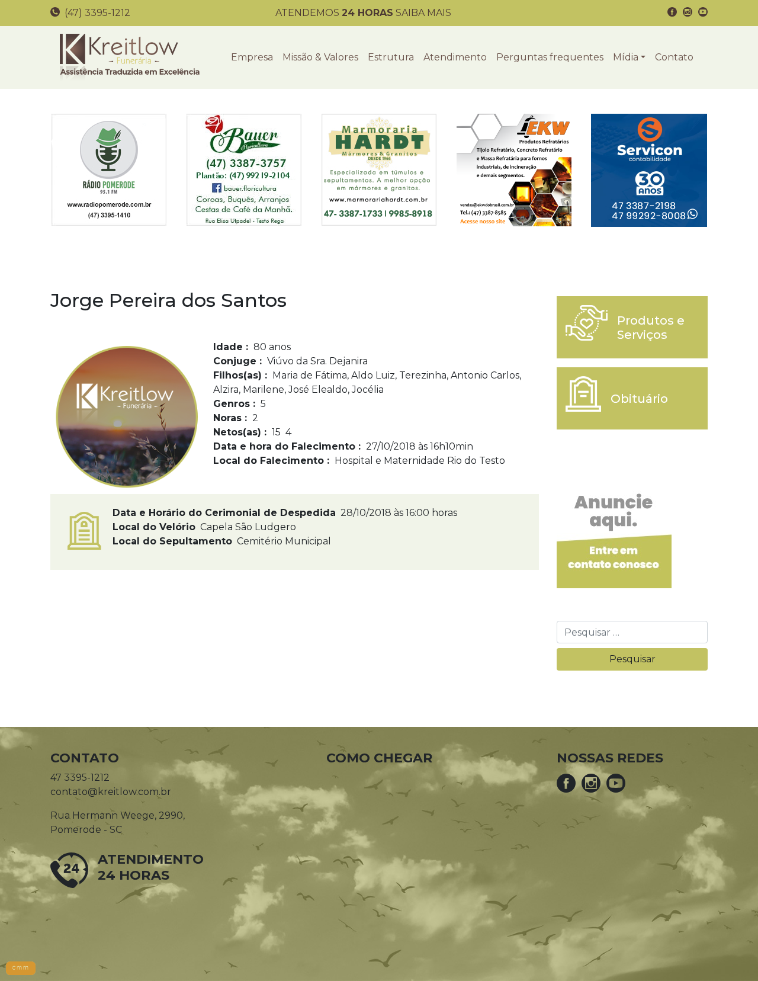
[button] (629, 57)
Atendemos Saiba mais (363, 12)
